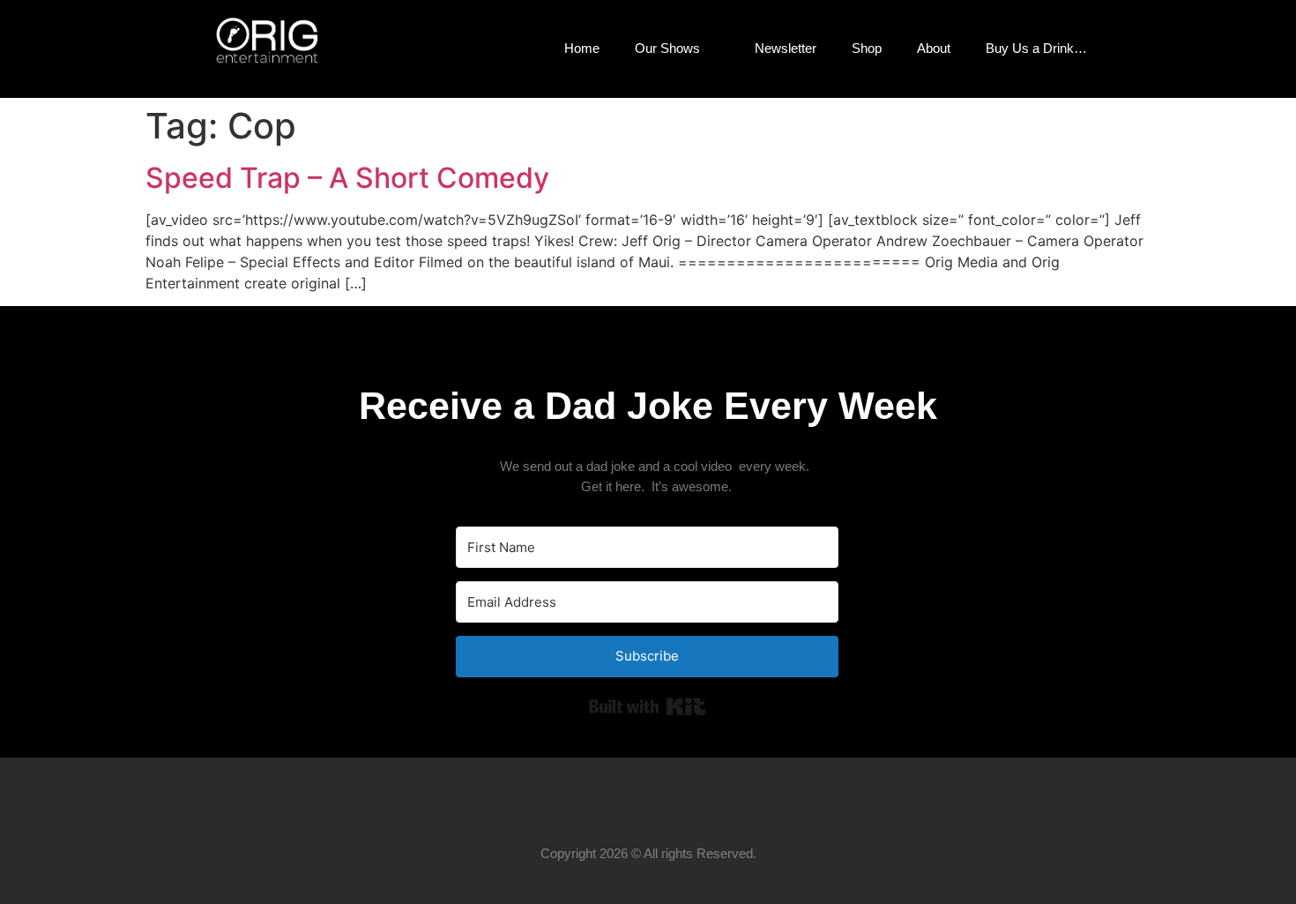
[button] (1133, 48)
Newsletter (785, 48)
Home (582, 48)
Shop (867, 48)
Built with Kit (647, 706)
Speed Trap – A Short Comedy (347, 178)
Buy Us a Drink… (1036, 48)
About (933, 48)
